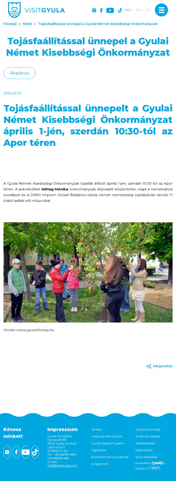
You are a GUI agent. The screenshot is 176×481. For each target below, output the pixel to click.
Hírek (27, 24)
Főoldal (9, 24)
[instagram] (94, 10)
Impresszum (62, 429)
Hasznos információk (106, 436)
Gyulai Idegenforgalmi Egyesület (107, 446)
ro (138, 10)
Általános (19, 73)
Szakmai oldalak (147, 436)
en (148, 10)
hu (128, 10)
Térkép (96, 429)
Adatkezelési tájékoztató (145, 446)
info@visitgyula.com (62, 465)
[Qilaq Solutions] (155, 468)
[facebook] (101, 11)
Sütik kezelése (146, 457)
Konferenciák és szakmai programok (110, 460)
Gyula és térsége (147, 429)
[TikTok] (120, 11)
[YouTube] (110, 11)
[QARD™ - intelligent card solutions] (157, 463)
